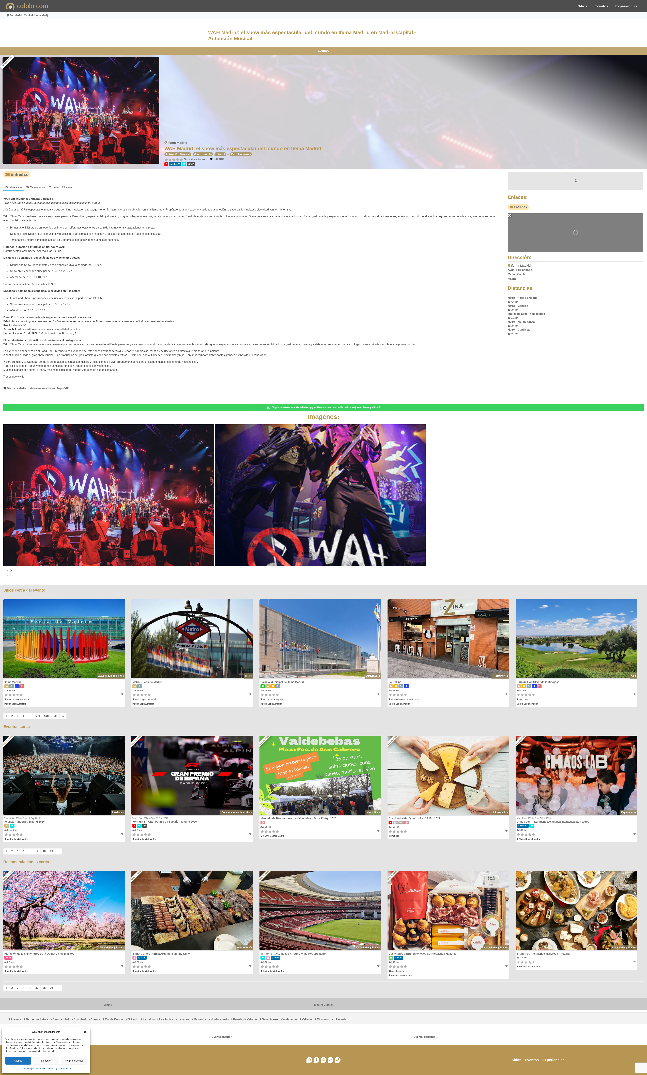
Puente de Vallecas (245, 1019)
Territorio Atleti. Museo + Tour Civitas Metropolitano (293, 953)
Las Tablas (166, 1019)
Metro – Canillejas (519, 329)
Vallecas (307, 1019)
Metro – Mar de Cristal (521, 321)
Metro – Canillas (518, 305)
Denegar (46, 1060)
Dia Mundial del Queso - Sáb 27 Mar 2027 (414, 818)
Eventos (601, 6)
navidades (48, 388)
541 (55, 716)
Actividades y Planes (112, 947)
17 (36, 851)
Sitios (582, 6)
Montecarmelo (219, 1019)
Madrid (107, 1004)
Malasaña (199, 1019)
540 (46, 716)
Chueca (95, 1019)
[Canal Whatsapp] (309, 1060)
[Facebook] (316, 1060)
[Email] (330, 1060)
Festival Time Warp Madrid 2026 (24, 821)
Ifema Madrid (177, 142)
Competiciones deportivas (237, 812)
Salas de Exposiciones (111, 675)
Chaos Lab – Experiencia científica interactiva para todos (553, 821)
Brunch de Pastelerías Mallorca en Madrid (543, 953)
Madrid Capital (323, 1004)
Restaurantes (500, 675)
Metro (248, 675)
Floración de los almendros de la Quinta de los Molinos (39, 953)
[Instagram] (323, 1060)
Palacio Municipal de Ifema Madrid (282, 682)
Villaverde (339, 1019)
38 (44, 987)
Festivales (118, 812)
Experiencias (626, 6)
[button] (85, 1032)
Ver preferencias (74, 1060)
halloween (34, 388)
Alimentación (500, 812)
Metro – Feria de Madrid (522, 297)
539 (37, 716)
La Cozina (395, 682)
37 (36, 987)
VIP (66, 388)
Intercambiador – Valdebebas (526, 313)
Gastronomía (203, 154)
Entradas (19, 174)
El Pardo (132, 1019)
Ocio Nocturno (241, 154)
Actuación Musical (178, 154)
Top (59, 388)
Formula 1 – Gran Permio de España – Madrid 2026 (164, 821)
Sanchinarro (269, 1019)
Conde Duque (113, 1019)
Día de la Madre (16, 388)
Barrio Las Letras (36, 1019)
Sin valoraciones (194, 159)
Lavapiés (183, 1019)
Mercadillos (373, 812)
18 (44, 851)
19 (51, 851)
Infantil (220, 154)
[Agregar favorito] (122, 694)
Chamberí (79, 1019)
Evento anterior (220, 1037)
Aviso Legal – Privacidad (34, 1068)
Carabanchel (60, 1019)
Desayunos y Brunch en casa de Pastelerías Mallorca (422, 953)
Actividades (373, 675)
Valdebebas (289, 1019)
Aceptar (18, 1060)
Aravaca (15, 1019)
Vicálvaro (322, 1019)
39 (51, 987)
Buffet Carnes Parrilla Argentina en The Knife (161, 953)
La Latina (148, 1019)
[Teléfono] (338, 1060)
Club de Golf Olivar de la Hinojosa (538, 682)
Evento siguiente (426, 1037)
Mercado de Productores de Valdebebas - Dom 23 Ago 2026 (298, 818)
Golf (633, 675)
